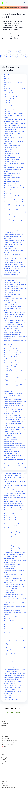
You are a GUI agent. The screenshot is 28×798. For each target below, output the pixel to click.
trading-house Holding (8, 787)
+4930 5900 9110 (14, 713)
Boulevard (4, 768)
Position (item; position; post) (12, 399)
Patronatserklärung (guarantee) (13, 183)
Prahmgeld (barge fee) (10, 439)
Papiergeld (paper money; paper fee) (15, 123)
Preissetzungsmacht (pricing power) (14, 493)
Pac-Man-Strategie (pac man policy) (14, 88)
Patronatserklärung (9, 78)
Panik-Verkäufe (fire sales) (11, 103)
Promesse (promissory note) (12, 610)
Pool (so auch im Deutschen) (12, 352)
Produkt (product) (9, 568)
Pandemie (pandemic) (10, 99)
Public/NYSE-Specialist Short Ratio (14, 82)
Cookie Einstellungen (7, 744)
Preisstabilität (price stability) (12, 495)
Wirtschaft (4, 762)
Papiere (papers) (9, 109)
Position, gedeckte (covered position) (15, 401)
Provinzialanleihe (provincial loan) (13, 639)
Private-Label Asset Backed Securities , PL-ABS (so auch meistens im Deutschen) (15, 542)
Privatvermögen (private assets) (13, 550)
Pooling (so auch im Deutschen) (13, 354)
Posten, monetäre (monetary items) (14, 417)
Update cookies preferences (8, 797)
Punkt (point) (8, 697)
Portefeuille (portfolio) (10, 365)
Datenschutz (5, 738)
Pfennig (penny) (8, 292)
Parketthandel (8, 80)
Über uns (4, 781)
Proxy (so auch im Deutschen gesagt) (15, 647)
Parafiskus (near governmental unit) (14, 131)
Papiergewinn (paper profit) (12, 125)
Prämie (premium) (9, 441)
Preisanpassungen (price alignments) (15, 467)
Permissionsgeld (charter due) (13, 262)
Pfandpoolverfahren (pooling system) (15, 288)
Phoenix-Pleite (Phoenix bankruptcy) (14, 312)
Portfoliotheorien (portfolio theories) (14, 375)
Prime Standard (8, 74)
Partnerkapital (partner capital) (13, 157)
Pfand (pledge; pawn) (10, 280)
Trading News (5, 758)
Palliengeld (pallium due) (11, 97)
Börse (3, 764)
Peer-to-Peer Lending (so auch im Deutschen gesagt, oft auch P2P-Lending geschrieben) (14, 202)
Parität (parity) (8, 149)
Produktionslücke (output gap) (13, 578)
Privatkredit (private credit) (12, 548)
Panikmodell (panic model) (12, 101)
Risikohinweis (5, 736)
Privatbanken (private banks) (12, 517)
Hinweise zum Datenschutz (9, 740)
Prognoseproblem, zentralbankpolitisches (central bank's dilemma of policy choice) (15, 594)
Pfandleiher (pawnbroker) (11, 286)
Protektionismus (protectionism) (13, 637)
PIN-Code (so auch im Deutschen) (14, 320)
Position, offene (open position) (13, 403)
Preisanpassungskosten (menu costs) (15, 473)
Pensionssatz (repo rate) (11, 248)
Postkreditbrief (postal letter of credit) (15, 419)
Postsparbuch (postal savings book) (14, 421)
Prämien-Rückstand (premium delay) (14, 445)
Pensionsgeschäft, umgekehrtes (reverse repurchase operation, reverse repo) (13, 236)
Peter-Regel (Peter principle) (12, 272)
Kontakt (3, 783)
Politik (3, 760)
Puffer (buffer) (8, 695)
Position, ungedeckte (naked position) (15, 409)
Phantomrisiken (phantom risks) (13, 306)
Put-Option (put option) (11, 699)
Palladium (7, 84)
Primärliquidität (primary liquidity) (14, 505)
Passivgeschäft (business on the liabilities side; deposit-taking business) (13, 169)
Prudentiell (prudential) (11, 659)
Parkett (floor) (8, 151)
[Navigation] (24, 3)
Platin (5, 86)
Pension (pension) (9, 214)
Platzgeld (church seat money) (13, 332)
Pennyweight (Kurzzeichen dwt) (13, 210)
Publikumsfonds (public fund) (12, 685)
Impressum (4, 785)
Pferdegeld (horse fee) (10, 302)
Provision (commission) (10, 645)
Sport (3, 766)
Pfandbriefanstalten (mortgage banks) (15, 284)
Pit (4, 76)
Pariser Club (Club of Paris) (12, 147)
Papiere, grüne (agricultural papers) (14, 113)
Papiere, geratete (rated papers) (13, 111)
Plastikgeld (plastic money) (12, 330)
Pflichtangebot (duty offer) (11, 304)
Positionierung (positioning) (12, 415)
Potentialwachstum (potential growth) (15, 427)
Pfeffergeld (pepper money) (12, 290)
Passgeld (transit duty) (10, 161)
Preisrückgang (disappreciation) (13, 491)
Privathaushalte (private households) (14, 546)
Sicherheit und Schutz (7, 742)
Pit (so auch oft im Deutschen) (13, 324)
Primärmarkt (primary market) (12, 507)
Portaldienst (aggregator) (11, 362)
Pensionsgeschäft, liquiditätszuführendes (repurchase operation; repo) (14, 230)
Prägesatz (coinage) (10, 437)
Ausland (3, 770)
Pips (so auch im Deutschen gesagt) (14, 322)
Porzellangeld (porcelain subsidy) (14, 393)
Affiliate (3, 725)
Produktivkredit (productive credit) (14, 584)
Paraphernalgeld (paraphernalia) (13, 145)
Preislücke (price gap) (10, 489)
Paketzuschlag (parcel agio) (12, 95)
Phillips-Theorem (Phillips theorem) (14, 314)
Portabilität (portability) (10, 360)
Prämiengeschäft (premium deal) (13, 443)
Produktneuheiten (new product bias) (15, 586)
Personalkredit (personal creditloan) (14, 264)
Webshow (7, 746)
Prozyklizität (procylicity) (11, 653)
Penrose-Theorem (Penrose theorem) (15, 212)
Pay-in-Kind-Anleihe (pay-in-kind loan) (15, 185)
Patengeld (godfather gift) (11, 181)
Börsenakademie (6, 721)
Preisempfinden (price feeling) (13, 475)
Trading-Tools (5, 723)
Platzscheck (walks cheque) (12, 334)
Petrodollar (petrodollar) (11, 274)
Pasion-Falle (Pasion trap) (11, 159)
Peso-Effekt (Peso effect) (11, 270)
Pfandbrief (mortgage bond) (12, 282)
